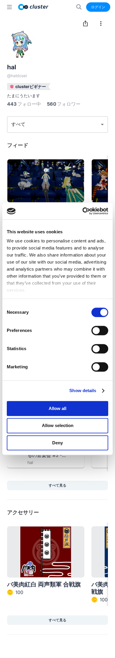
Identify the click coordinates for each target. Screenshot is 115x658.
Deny (57, 442)
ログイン (98, 7)
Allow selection (57, 425)
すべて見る (57, 485)
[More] (101, 23)
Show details (82, 390)
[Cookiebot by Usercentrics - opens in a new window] (82, 211)
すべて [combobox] (18, 124)
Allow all (57, 408)
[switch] (99, 330)
